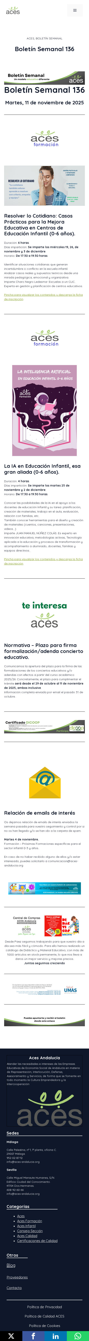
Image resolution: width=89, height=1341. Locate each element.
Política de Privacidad (44, 1307)
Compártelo (33, 1336)
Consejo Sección (30, 1231)
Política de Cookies (44, 1325)
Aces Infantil (26, 1226)
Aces (21, 1216)
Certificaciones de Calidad (37, 1241)
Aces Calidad (27, 1236)
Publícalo (11, 1336)
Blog (11, 1265)
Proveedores (17, 1277)
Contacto (14, 1288)
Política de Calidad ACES (44, 1316)
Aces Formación (29, 1221)
